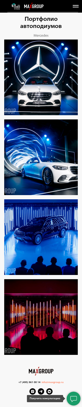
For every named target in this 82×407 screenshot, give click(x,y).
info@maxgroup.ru (52, 382)
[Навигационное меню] (76, 6)
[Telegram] (41, 393)
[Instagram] (32, 393)
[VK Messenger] (49, 393)
